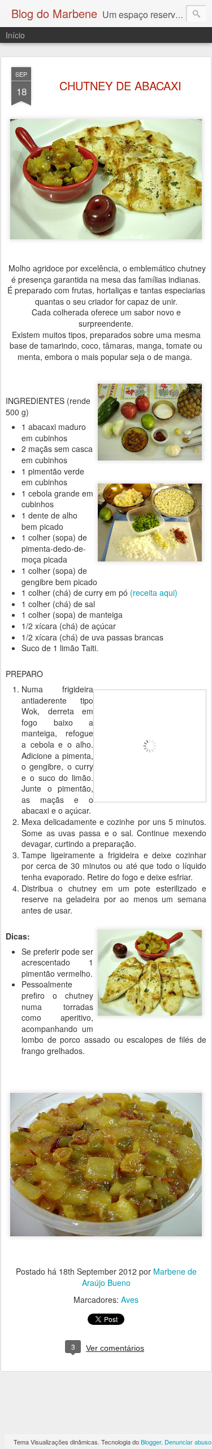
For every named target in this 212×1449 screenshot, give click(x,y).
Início (15, 35)
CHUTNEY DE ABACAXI (120, 85)
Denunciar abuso (188, 1441)
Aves (130, 1299)
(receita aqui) (154, 592)
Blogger (151, 1441)
